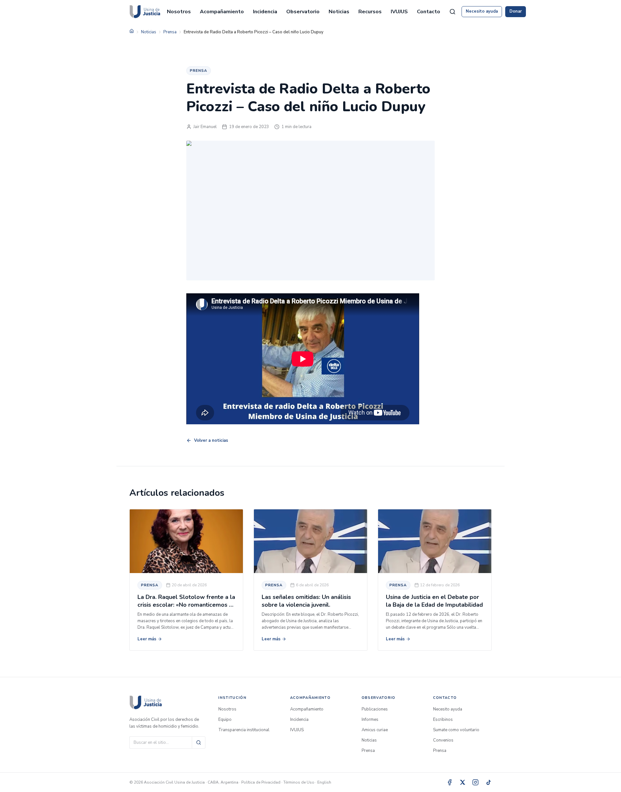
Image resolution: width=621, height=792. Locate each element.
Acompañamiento (222, 11)
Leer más (146, 639)
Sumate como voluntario (456, 730)
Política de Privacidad (260, 782)
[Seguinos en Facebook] (449, 782)
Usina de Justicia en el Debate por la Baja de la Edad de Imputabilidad (434, 600)
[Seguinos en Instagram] (475, 782)
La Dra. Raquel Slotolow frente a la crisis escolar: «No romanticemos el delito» (186, 604)
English (324, 782)
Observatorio (303, 11)
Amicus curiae (375, 730)
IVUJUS (399, 11)
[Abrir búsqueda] (452, 11)
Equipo (225, 719)
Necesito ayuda (482, 11)
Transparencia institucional (243, 730)
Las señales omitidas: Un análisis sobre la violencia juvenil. (306, 600)
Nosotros (179, 11)
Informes (370, 719)
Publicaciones (375, 709)
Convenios (443, 740)
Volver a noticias (211, 440)
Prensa (170, 32)
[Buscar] (198, 742)
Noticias (339, 11)
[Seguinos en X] (462, 782)
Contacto (428, 11)
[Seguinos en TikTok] (488, 782)
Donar (515, 11)
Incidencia (265, 11)
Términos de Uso (298, 782)
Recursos (370, 11)
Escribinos (443, 719)
